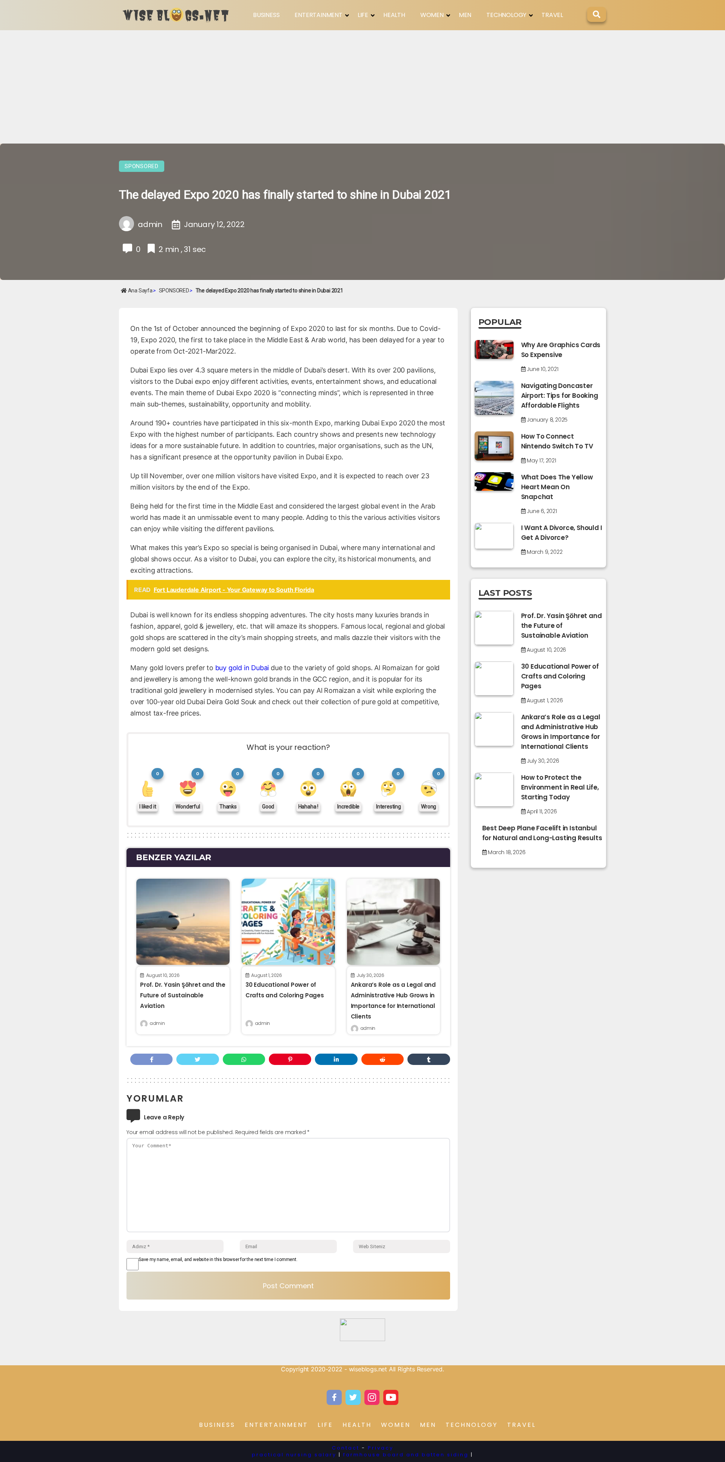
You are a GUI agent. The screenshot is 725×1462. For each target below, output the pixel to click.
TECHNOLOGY (506, 15)
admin (157, 1023)
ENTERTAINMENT (318, 15)
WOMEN (432, 15)
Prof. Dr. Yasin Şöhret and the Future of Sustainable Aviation (182, 995)
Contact (345, 1448)
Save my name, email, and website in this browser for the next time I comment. (218, 1259)
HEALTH (394, 15)
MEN (465, 15)
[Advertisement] (362, 87)
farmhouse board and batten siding (406, 1454)
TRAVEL (552, 15)
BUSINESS (266, 15)
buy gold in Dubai (242, 668)
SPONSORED (142, 166)
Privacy (380, 1448)
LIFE (363, 15)
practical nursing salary (294, 1454)
